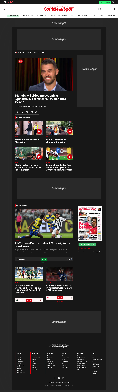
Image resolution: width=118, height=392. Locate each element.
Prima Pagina (65, 357)
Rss (63, 363)
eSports (34, 367)
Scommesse (111, 16)
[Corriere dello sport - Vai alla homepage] (59, 9)
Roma (43, 52)
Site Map (64, 365)
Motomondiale (36, 357)
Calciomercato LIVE (65, 16)
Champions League (20, 362)
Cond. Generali (81, 367)
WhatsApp (67, 382)
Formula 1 (34, 356)
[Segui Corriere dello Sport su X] (59, 378)
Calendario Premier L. (96, 370)
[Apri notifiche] (4, 9)
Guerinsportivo (51, 363)
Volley (33, 365)
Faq (78, 369)
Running (34, 363)
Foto (94, 357)
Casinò (94, 373)
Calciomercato (21, 372)
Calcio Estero (20, 370)
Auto (48, 356)
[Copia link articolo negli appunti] (36, 112)
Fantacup (49, 367)
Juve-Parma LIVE (27, 16)
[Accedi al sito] (113, 2)
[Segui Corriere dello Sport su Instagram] (63, 378)
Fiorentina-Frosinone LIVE (46, 16)
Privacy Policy (81, 365)
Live (11, 2)
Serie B (19, 359)
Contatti (79, 356)
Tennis (102, 16)
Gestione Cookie (82, 361)
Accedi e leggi (93, 251)
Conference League (20, 367)
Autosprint (50, 357)
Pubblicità (65, 361)
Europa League (21, 365)
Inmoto (49, 359)
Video (22, 52)
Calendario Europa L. (96, 367)
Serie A (36, 52)
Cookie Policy (81, 363)
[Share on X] (22, 112)
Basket (34, 359)
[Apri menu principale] (4, 2)
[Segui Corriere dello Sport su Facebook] (55, 378)
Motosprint (50, 361)
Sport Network (51, 365)
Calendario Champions (96, 363)
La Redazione (81, 357)
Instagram (58, 382)
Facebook (51, 382)
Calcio (94, 16)
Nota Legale (80, 359)
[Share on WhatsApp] (27, 112)
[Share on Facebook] (17, 112)
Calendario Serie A (82, 16)
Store (63, 359)
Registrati (65, 367)
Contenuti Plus (12, 16)
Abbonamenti (66, 356)
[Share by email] (31, 112)
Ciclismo (34, 369)
